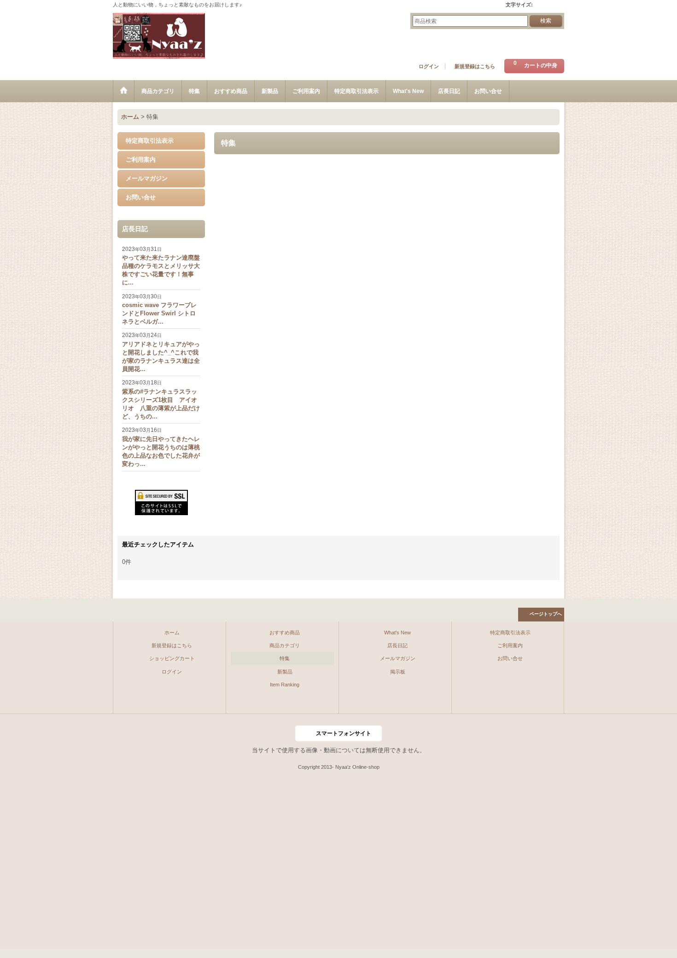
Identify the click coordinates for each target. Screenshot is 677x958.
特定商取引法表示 (150, 140)
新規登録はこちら (475, 66)
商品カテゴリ (284, 645)
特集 (285, 658)
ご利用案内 (141, 159)
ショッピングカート (172, 658)
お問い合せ (141, 197)
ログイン (429, 66)
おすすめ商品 (284, 632)
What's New (397, 632)
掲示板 (397, 671)
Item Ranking (284, 684)
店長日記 (397, 645)
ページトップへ (546, 613)
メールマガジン (147, 178)
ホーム (172, 632)
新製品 (284, 671)
